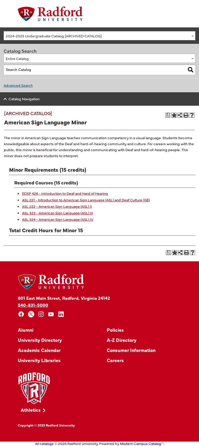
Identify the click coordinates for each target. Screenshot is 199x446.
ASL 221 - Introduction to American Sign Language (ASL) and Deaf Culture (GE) (86, 199)
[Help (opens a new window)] (192, 115)
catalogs (47, 443)
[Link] (34, 388)
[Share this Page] (179, 115)
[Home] (50, 13)
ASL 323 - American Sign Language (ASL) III (57, 212)
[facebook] (21, 314)
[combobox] (99, 35)
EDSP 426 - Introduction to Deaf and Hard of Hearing (65, 193)
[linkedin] (61, 314)
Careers (115, 360)
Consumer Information (131, 350)
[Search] (190, 70)
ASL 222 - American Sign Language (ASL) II (57, 206)
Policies (115, 330)
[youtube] (51, 314)
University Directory (40, 340)
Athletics (31, 410)
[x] (31, 314)
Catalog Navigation (24, 98)
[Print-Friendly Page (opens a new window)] (186, 115)
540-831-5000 (33, 305)
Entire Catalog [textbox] (17, 58)
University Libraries (39, 360)
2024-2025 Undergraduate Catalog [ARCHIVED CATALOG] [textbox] (54, 35)
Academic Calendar (39, 350)
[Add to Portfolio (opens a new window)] (173, 115)
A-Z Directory (122, 340)
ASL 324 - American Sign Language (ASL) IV (57, 219)
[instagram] (41, 314)
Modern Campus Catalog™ (142, 443)
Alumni (25, 330)
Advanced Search (18, 85)
